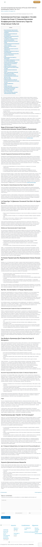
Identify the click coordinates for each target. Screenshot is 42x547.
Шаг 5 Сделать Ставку (8, 90)
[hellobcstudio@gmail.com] (23, 532)
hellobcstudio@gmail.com (31, 532)
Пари (5, 56)
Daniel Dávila (31, 544)
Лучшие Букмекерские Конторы (10, 74)
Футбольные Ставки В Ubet (9, 89)
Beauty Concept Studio (37, 529)
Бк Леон (5, 84)
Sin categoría (11, 11)
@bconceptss (38, 533)
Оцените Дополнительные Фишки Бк (11, 62)
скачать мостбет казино (31, 182)
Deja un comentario (4, 11)
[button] (19, 1)
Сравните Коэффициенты (8, 83)
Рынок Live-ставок (7, 78)
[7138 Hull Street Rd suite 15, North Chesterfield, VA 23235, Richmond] (2, 530)
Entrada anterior (3, 492)
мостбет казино (30, 137)
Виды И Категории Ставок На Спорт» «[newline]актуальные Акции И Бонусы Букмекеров (11, 31)
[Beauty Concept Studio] (33, 528)
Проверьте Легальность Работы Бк (10, 79)
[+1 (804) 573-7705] (23, 528)
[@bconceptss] (33, 534)
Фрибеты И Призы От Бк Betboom (10, 66)
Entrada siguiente (38, 492)
